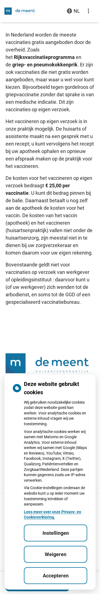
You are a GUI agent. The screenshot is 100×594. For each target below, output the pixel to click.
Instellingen (55, 533)
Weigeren (55, 554)
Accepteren (56, 576)
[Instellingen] (88, 11)
